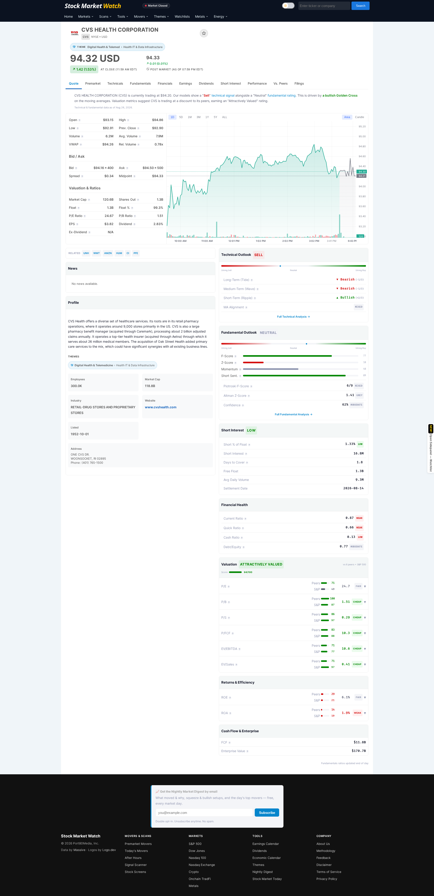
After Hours (133, 858)
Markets (84, 16)
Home (68, 16)
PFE (136, 253)
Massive (79, 850)
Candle (359, 117)
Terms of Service (328, 872)
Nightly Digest (262, 872)
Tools (121, 16)
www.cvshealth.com (161, 407)
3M (198, 117)
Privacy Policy (326, 879)
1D (172, 117)
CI (128, 253)
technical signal (223, 95)
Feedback (323, 858)
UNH (86, 253)
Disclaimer (324, 865)
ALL (224, 117)
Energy (219, 16)
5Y (215, 117)
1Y (207, 117)
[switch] (288, 5)
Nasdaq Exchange (202, 865)
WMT (96, 253)
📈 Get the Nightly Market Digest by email (186, 791)
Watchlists (182, 16)
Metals (200, 16)
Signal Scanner (136, 865)
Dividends (259, 851)
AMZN (108, 253)
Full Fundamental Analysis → (293, 414)
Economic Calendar (266, 858)
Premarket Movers (138, 844)
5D (181, 117)
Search (360, 5)
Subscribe (267, 813)
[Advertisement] (291, 41)
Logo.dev (109, 850)
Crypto (194, 872)
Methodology (325, 851)
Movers (139, 16)
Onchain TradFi (200, 879)
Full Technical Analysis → (293, 316)
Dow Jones (197, 851)
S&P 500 (195, 844)
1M (190, 117)
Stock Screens (135, 872)
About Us (323, 844)
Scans (103, 16)
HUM (119, 253)
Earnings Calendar (265, 844)
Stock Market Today (267, 879)
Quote (73, 83)
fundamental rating (282, 95)
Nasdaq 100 (197, 858)
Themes (160, 16)
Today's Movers (136, 851)
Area (347, 117)
